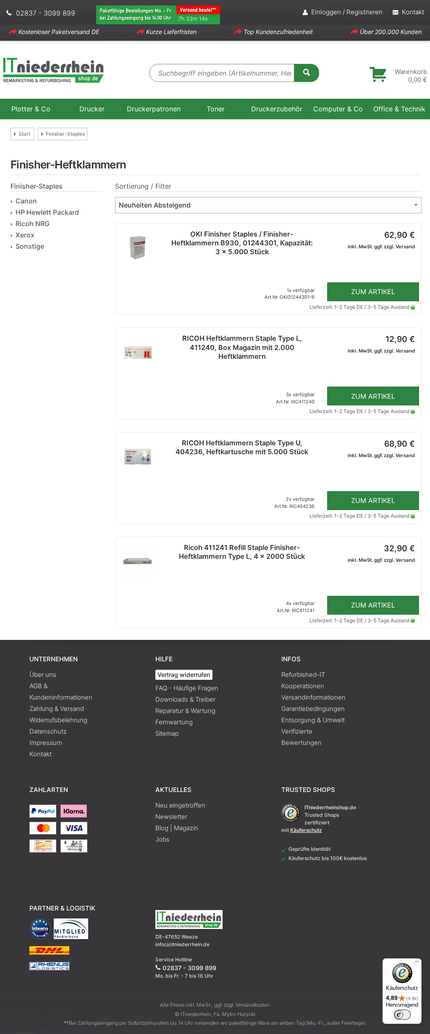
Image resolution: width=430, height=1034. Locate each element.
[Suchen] (306, 72)
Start (24, 134)
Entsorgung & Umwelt (313, 720)
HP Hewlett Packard (47, 212)
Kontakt (40, 754)
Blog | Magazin (176, 828)
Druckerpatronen (154, 109)
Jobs (162, 839)
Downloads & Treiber (185, 699)
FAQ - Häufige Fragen (186, 688)
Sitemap (167, 733)
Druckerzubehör (276, 109)
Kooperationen (302, 686)
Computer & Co (338, 109)
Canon (26, 201)
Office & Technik (399, 109)
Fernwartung (174, 722)
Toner (216, 109)
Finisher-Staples (65, 134)
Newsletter (171, 817)
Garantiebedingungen (313, 709)
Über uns (42, 675)
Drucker (92, 109)
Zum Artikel (373, 291)
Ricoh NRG (33, 223)
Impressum (45, 743)
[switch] (402, 1015)
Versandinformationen (313, 697)
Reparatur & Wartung (185, 711)
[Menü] (417, 963)
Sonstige (30, 246)
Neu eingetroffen (180, 805)
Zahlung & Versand (56, 709)
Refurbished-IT (303, 675)
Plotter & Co (30, 109)
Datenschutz (48, 731)
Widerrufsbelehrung (58, 720)
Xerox (25, 235)
